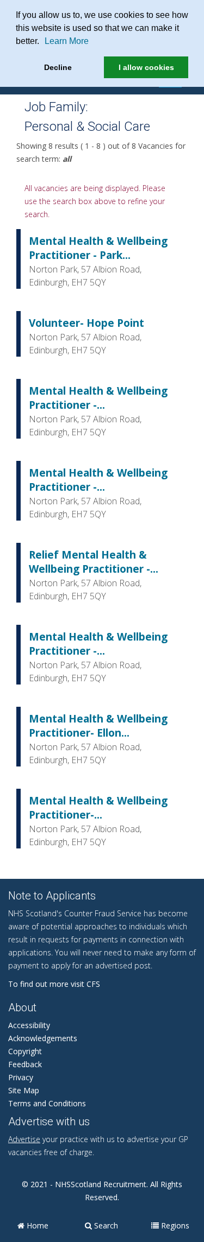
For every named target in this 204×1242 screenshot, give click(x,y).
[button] (43, 42)
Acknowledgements (42, 1038)
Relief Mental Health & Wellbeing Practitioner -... (93, 562)
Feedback (25, 1064)
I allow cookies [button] (146, 67)
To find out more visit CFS (54, 984)
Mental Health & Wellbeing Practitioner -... (98, 398)
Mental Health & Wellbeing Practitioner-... (98, 808)
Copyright (25, 1051)
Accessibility (29, 1025)
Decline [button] (58, 67)
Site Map (23, 1090)
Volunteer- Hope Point (86, 323)
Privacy (20, 1077)
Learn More (67, 41)
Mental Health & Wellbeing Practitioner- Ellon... (98, 726)
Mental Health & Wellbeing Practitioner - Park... (98, 248)
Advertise (24, 1139)
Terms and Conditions (47, 1103)
